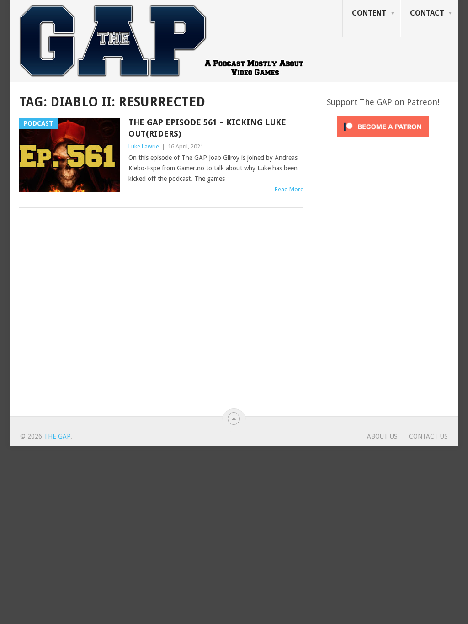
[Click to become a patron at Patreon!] (383, 139)
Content (369, 13)
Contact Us (428, 436)
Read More (289, 189)
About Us (382, 436)
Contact (427, 13)
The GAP (57, 436)
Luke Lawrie (143, 146)
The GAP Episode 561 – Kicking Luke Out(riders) (207, 127)
